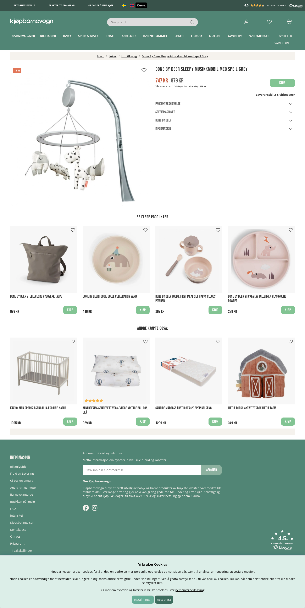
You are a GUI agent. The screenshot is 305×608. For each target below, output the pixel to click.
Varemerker (259, 36)
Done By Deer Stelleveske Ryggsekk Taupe (36, 296)
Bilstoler (48, 36)
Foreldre (128, 36)
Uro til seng (129, 56)
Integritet (16, 515)
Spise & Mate (88, 36)
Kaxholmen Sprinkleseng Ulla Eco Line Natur (38, 408)
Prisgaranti (17, 543)
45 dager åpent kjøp (100, 5)
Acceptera (164, 600)
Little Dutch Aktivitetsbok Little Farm (252, 408)
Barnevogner (23, 36)
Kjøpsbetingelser (22, 522)
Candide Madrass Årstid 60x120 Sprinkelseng (183, 408)
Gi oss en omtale (21, 481)
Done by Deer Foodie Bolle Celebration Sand (110, 296)
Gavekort (281, 43)
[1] (80, 136)
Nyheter (285, 36)
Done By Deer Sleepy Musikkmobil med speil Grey (175, 56)
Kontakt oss (18, 530)
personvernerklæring (190, 590)
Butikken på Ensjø (22, 502)
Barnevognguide (21, 494)
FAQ (13, 509)
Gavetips (235, 36)
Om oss (15, 536)
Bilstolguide (18, 467)
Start (100, 56)
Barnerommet (155, 36)
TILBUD (196, 36)
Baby (67, 36)
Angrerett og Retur (23, 488)
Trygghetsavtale (24, 5)
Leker (179, 36)
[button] (274, 5)
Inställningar (143, 600)
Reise (109, 36)
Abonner (211, 470)
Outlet (215, 36)
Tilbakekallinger (21, 551)
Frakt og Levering (22, 473)
